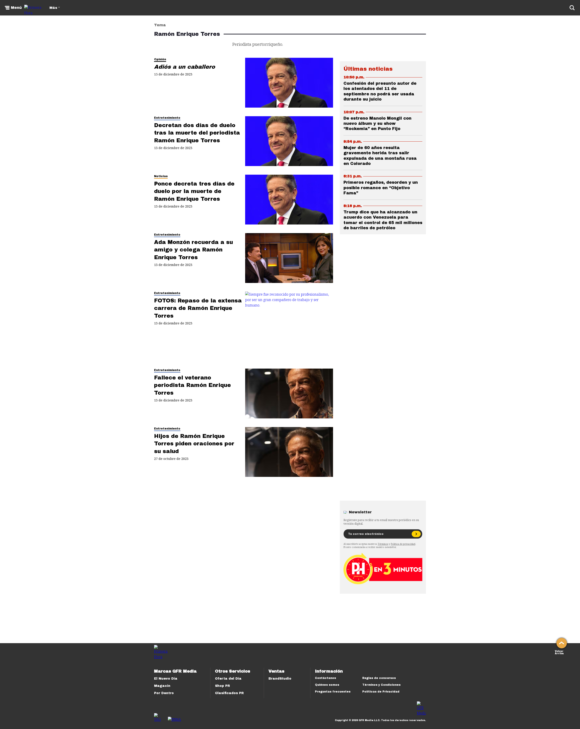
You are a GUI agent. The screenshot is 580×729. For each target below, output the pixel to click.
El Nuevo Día (165, 678)
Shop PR (222, 686)
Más (53, 8)
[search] (572, 7)
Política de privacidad (403, 544)
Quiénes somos (327, 684)
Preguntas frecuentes (332, 691)
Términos (383, 544)
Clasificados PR (229, 693)
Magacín (162, 686)
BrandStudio (279, 678)
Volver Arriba (559, 652)
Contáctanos (325, 678)
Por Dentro (164, 693)
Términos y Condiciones (381, 684)
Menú (16, 8)
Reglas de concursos (379, 678)
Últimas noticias (368, 69)
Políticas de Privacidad (380, 691)
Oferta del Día (228, 678)
